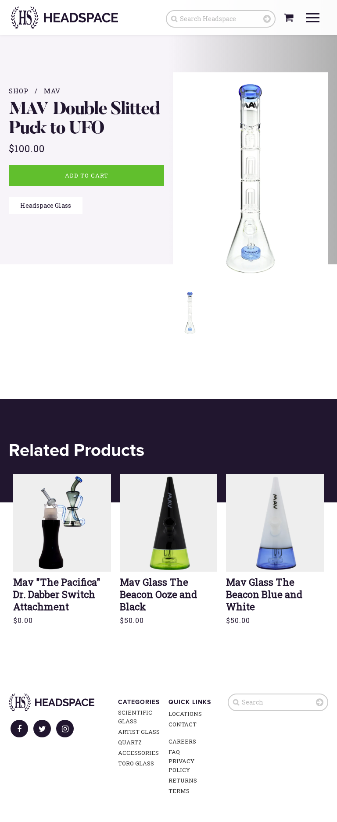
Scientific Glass (135, 716)
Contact (182, 724)
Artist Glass (139, 732)
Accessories (138, 753)
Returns (182, 780)
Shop (19, 90)
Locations (185, 714)
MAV (52, 90)
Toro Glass (136, 763)
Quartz (130, 742)
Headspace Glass (45, 205)
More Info (62, 541)
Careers (182, 741)
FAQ (174, 752)
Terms (179, 791)
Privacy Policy (181, 765)
